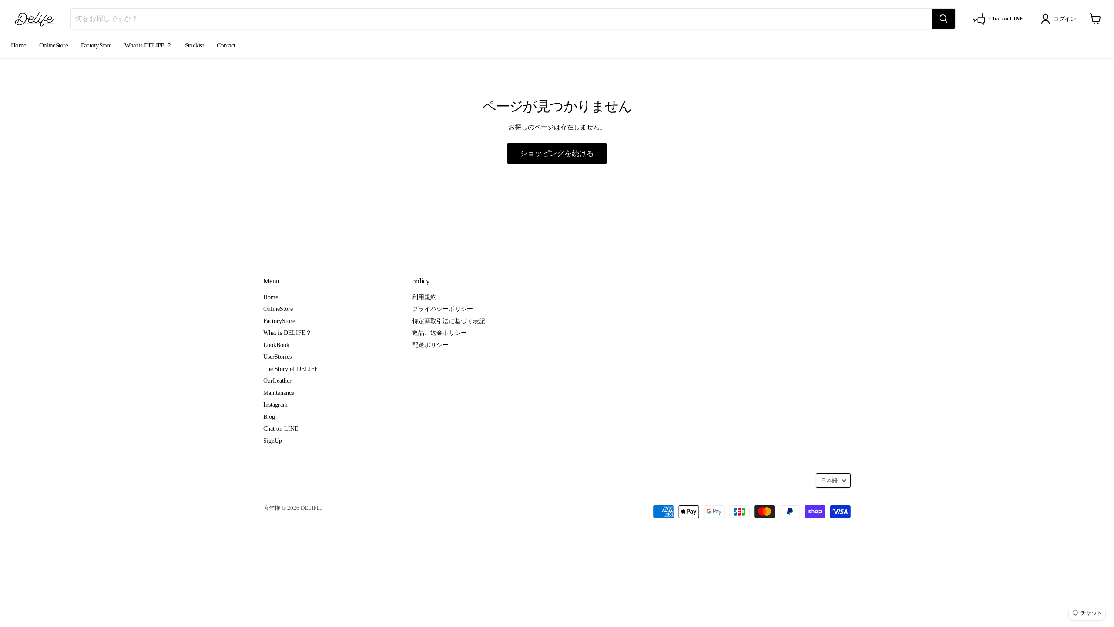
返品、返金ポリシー (439, 332)
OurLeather (277, 380)
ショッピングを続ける (557, 153)
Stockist (194, 45)
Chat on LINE (281, 428)
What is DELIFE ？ (148, 45)
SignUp (272, 440)
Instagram (275, 404)
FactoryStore (96, 45)
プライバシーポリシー (442, 308)
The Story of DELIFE (291, 368)
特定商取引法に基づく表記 (448, 320)
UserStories (277, 356)
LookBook (276, 344)
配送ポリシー (430, 344)
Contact (226, 45)
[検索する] (943, 19)
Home (18, 45)
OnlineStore (53, 45)
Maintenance (278, 392)
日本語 (829, 480)
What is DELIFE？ (287, 332)
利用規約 (424, 296)
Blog (269, 416)
